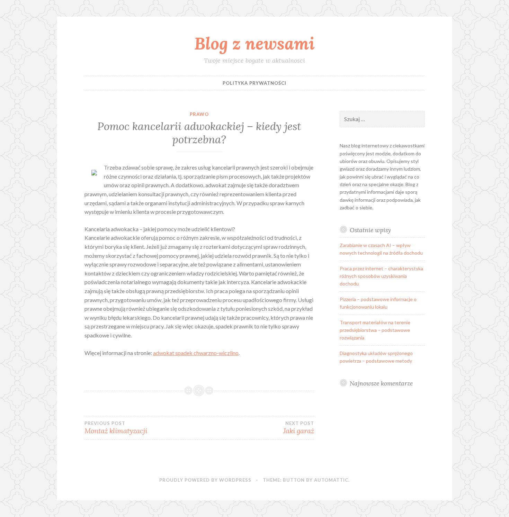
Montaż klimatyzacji (115, 427)
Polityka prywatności (254, 83)
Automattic (331, 480)
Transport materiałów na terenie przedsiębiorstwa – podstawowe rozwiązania (375, 330)
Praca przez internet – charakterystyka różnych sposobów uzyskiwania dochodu (381, 276)
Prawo (199, 114)
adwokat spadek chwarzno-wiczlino (196, 353)
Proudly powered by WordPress (205, 480)
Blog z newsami (254, 43)
